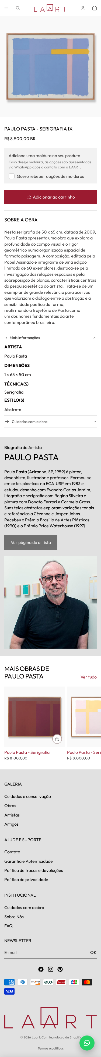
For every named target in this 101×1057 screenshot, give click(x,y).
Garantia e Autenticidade (28, 861)
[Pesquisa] (18, 8)
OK (93, 952)
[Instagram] (50, 969)
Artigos (11, 824)
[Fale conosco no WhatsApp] (87, 1043)
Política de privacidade (26, 879)
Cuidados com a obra (29, 421)
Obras (10, 805)
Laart (36, 1037)
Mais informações (25, 337)
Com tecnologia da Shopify (61, 1037)
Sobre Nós (14, 916)
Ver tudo (89, 677)
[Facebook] (41, 969)
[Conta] (83, 8)
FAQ (8, 925)
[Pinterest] (60, 969)
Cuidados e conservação (27, 796)
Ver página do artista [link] (31, 542)
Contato (12, 851)
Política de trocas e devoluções (33, 870)
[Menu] (6, 8)
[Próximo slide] (91, 723)
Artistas (12, 815)
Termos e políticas (51, 1048)
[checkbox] (46, 176)
